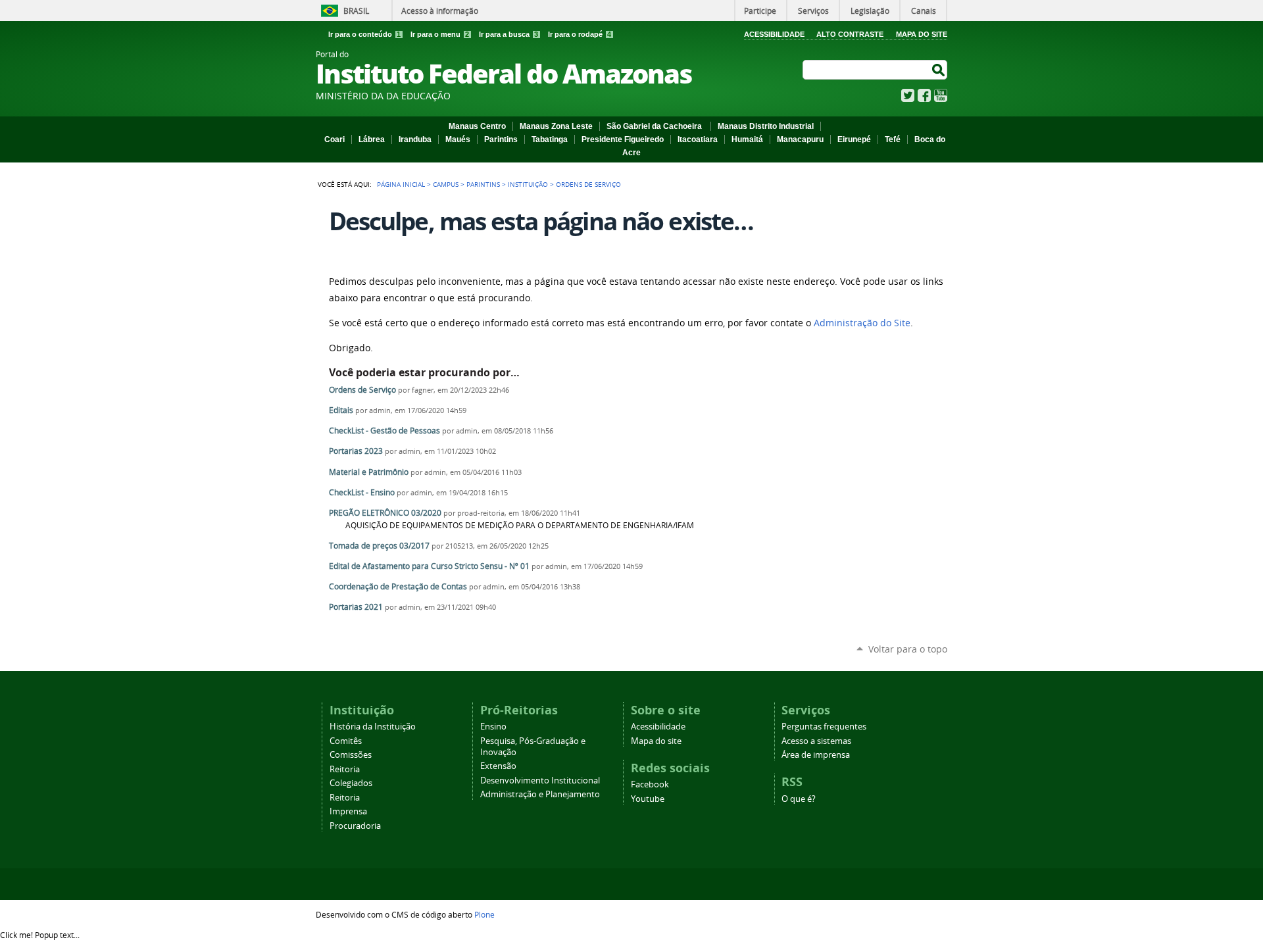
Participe (760, 10)
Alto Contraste (849, 34)
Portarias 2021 (356, 606)
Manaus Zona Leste (556, 126)
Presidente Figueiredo (623, 139)
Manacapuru (800, 139)
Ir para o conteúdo (364, 34)
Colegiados (351, 783)
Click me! (40, 934)
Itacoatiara (698, 139)
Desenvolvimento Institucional (540, 780)
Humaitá (747, 139)
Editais (342, 410)
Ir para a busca (508, 34)
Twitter (907, 95)
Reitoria (345, 769)
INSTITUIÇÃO (528, 184)
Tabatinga (550, 139)
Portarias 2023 (356, 451)
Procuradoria (355, 825)
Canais (923, 10)
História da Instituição (373, 726)
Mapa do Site (921, 34)
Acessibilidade (774, 34)
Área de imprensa (815, 754)
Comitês (346, 741)
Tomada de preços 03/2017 (379, 545)
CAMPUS (445, 184)
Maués (457, 139)
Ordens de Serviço (362, 389)
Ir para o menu (439, 34)
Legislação (870, 10)
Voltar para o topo (907, 649)
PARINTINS (483, 184)
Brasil (356, 10)
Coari (334, 139)
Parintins (501, 139)
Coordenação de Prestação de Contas (398, 586)
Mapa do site (656, 741)
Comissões (351, 754)
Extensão (498, 766)
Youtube (647, 798)
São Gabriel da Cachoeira (655, 126)
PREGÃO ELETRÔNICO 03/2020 (386, 512)
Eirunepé (854, 139)
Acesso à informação (439, 10)
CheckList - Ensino (362, 492)
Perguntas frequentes (823, 726)
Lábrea (372, 139)
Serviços (813, 10)
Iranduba (415, 139)
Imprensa (348, 811)
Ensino (493, 726)
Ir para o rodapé (579, 34)
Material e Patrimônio (369, 472)
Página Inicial (401, 184)
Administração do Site (862, 323)
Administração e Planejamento (540, 794)
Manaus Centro (477, 126)
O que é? (798, 798)
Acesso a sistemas (816, 741)
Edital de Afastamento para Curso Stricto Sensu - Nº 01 (429, 566)
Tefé (893, 139)
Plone (484, 914)
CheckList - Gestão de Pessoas (384, 430)
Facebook (924, 95)
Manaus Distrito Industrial (766, 126)
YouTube (940, 95)
